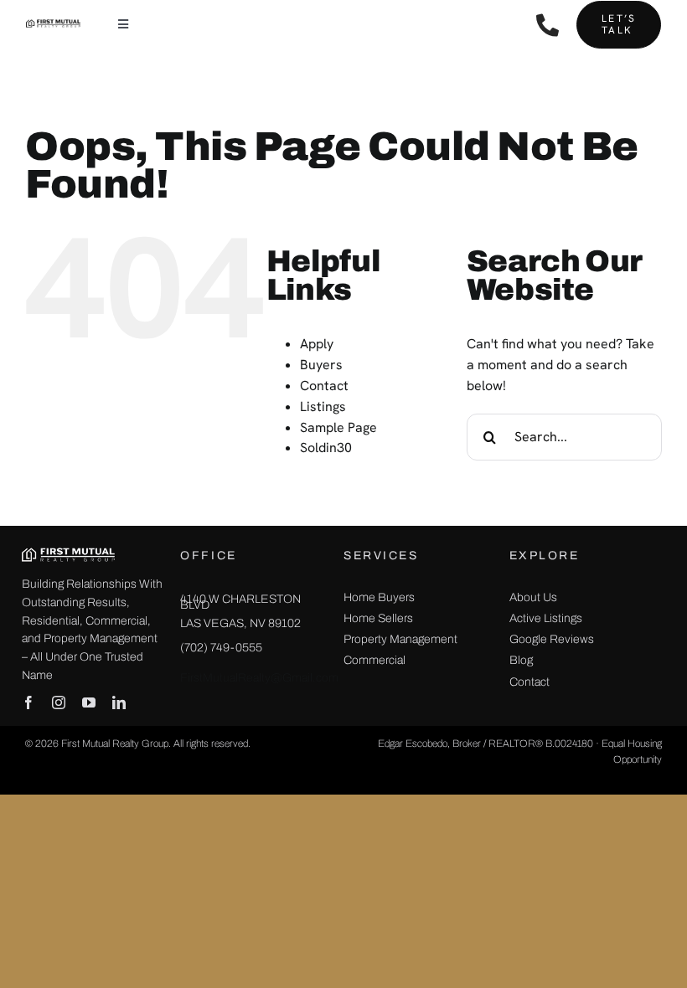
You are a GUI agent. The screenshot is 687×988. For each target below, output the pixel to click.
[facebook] (28, 702)
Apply (316, 343)
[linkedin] (119, 702)
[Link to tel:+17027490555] (547, 24)
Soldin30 (326, 447)
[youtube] (89, 702)
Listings (323, 406)
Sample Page (338, 427)
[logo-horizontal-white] (68, 552)
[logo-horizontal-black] (53, 24)
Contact (324, 385)
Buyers (321, 364)
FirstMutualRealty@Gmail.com (259, 678)
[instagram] (58, 702)
